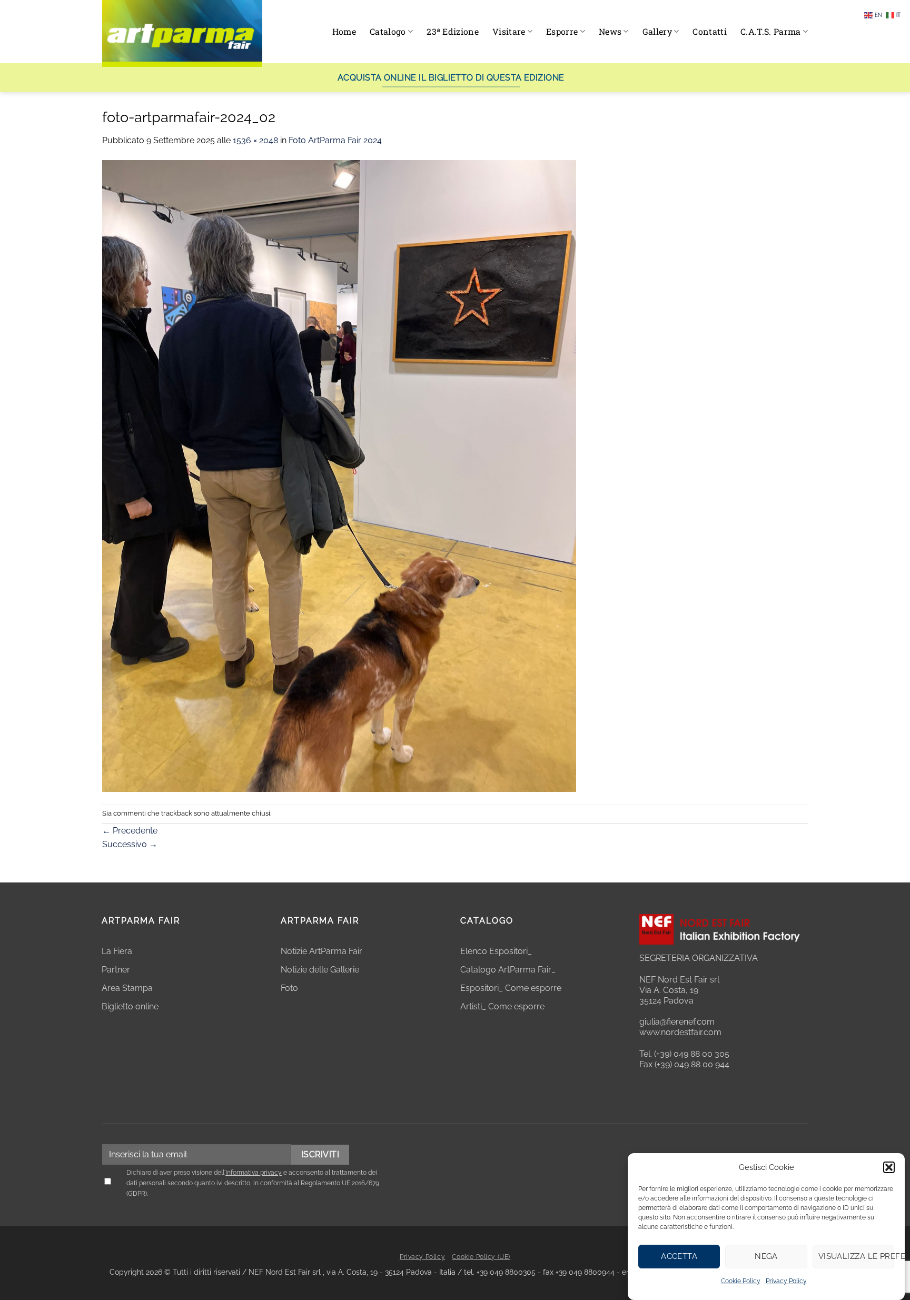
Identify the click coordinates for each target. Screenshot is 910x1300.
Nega (766, 1256)
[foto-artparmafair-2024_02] (339, 475)
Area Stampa (127, 988)
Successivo (129, 844)
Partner (116, 970)
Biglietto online (130, 1006)
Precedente (129, 831)
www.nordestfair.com (680, 1032)
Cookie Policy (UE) (481, 1257)
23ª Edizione (453, 31)
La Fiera (117, 951)
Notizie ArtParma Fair (321, 951)
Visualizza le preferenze (856, 1256)
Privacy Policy (786, 1281)
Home (344, 31)
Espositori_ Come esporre (510, 988)
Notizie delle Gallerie (320, 970)
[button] (889, 1167)
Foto (289, 988)
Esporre (562, 31)
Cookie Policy (740, 1281)
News (610, 31)
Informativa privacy (253, 1172)
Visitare (509, 31)
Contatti (710, 31)
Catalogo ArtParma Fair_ (509, 970)
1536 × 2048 (255, 140)
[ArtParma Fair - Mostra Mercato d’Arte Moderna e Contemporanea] (182, 33)
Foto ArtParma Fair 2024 (335, 140)
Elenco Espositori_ (496, 951)
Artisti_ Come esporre (502, 1006)
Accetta (679, 1256)
